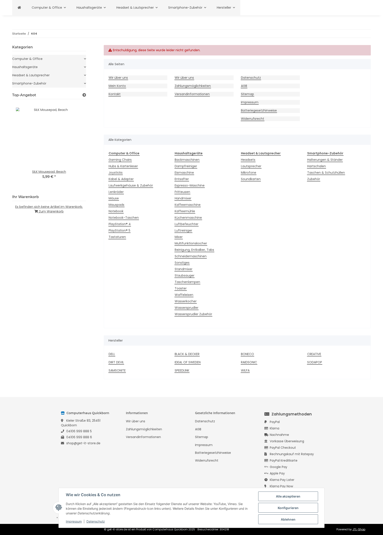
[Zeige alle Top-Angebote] (84, 95)
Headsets (248, 159)
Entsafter (182, 179)
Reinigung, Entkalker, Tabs (194, 250)
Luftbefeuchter (186, 224)
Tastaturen (117, 237)
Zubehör (313, 179)
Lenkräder (116, 192)
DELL (112, 354)
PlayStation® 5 (119, 230)
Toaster (181, 288)
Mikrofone (248, 172)
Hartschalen (316, 166)
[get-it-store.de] (19, 7)
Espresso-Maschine (190, 185)
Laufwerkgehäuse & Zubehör (131, 185)
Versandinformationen (192, 94)
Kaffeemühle (185, 211)
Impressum (249, 102)
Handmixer (183, 198)
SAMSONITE (117, 370)
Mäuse (114, 198)
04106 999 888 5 (79, 431)
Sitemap (247, 94)
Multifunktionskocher (191, 243)
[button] (49, 59)
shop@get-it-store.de (83, 443)
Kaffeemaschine (188, 205)
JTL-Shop (358, 529)
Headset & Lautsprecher (31, 75)
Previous (23, 146)
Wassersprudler (186, 307)
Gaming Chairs (120, 159)
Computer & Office (27, 59)
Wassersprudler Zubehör (193, 314)
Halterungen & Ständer (325, 159)
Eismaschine (184, 172)
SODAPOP (314, 362)
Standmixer (183, 269)
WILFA (245, 370)
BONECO (247, 354)
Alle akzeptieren (288, 496)
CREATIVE (314, 354)
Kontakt (115, 94)
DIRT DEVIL (116, 362)
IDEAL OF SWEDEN (188, 362)
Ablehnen (288, 519)
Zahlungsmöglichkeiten (193, 86)
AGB (244, 86)
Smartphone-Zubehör (29, 83)
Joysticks (116, 172)
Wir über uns (118, 77)
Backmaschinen (187, 159)
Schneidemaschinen (191, 256)
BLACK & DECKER (187, 354)
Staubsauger (184, 275)
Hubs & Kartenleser (123, 166)
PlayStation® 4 (120, 224)
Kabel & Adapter (121, 179)
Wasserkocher (186, 301)
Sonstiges (182, 262)
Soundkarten (251, 179)
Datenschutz (251, 77)
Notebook (116, 211)
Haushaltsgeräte (25, 67)
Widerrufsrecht (252, 118)
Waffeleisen (184, 295)
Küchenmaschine (188, 217)
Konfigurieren (288, 508)
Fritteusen (182, 192)
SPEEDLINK (182, 370)
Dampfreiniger (186, 166)
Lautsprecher (251, 166)
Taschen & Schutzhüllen (326, 172)
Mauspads (116, 205)
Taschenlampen (187, 282)
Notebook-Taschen (124, 217)
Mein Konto (117, 86)
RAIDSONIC (249, 362)
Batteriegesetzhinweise (259, 110)
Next (75, 146)
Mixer (179, 237)
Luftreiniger (183, 230)
